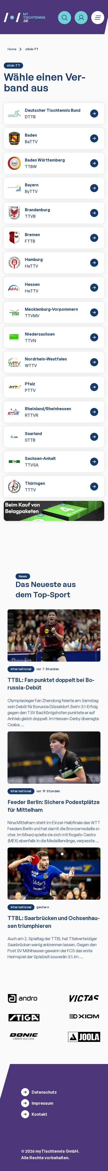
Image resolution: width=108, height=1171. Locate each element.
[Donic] (24, 1036)
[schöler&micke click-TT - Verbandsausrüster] (54, 511)
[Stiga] (24, 1017)
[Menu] (97, 17)
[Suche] (64, 17)
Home (12, 49)
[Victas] (84, 998)
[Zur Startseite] (24, 17)
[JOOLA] (84, 1037)
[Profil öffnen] (81, 17)
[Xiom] (84, 1017)
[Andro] (24, 998)
